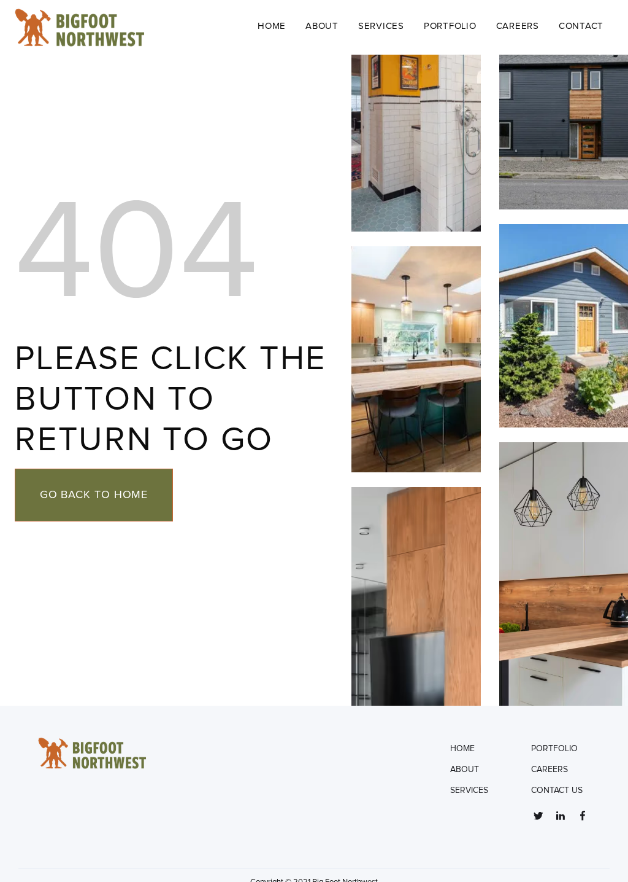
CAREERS (517, 26)
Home (272, 26)
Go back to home (94, 495)
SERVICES (381, 26)
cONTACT (581, 26)
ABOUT (464, 769)
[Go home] (123, 27)
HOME (462, 748)
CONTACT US (557, 790)
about (322, 26)
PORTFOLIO (450, 26)
